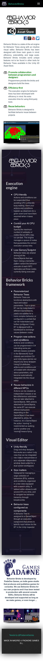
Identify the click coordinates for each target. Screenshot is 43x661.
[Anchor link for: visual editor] (30, 440)
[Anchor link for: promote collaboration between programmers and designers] (19, 77)
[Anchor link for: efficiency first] (24, 87)
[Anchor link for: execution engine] (19, 187)
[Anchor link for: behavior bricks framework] (27, 284)
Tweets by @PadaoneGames (21, 635)
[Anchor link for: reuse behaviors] (26, 106)
